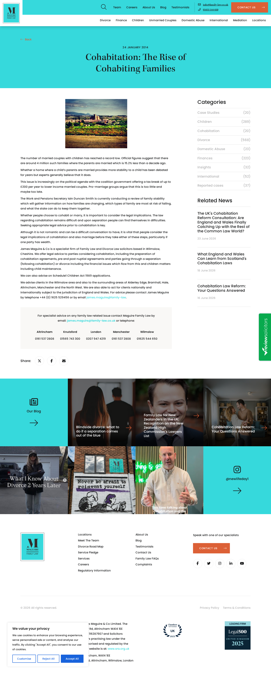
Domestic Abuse (193, 20)
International (219, 20)
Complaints (144, 564)
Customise (24, 659)
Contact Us (143, 552)
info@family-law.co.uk (215, 4)
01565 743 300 (70, 339)
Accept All (72, 659)
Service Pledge (88, 552)
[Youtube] (241, 563)
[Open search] (103, 7)
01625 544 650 (210, 9)
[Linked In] (230, 563)
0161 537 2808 (44, 339)
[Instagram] (219, 563)
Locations (259, 20)
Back (28, 39)
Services (84, 558)
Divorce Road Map (90, 546)
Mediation (240, 20)
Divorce (105, 20)
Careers (131, 7)
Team (117, 7)
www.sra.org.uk (118, 649)
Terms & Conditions (237, 608)
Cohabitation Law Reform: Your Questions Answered (221, 288)
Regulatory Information (94, 570)
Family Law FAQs (147, 558)
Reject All (48, 659)
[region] (47, 645)
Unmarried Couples (162, 20)
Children (138, 20)
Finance (121, 20)
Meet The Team (88, 540)
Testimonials (180, 7)
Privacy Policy (209, 608)
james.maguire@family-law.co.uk (91, 321)
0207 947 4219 (96, 339)
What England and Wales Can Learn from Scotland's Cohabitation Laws (221, 259)
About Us (149, 7)
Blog (163, 7)
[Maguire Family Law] (11, 13)
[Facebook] (197, 563)
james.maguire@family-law (106, 297)
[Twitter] (208, 563)
